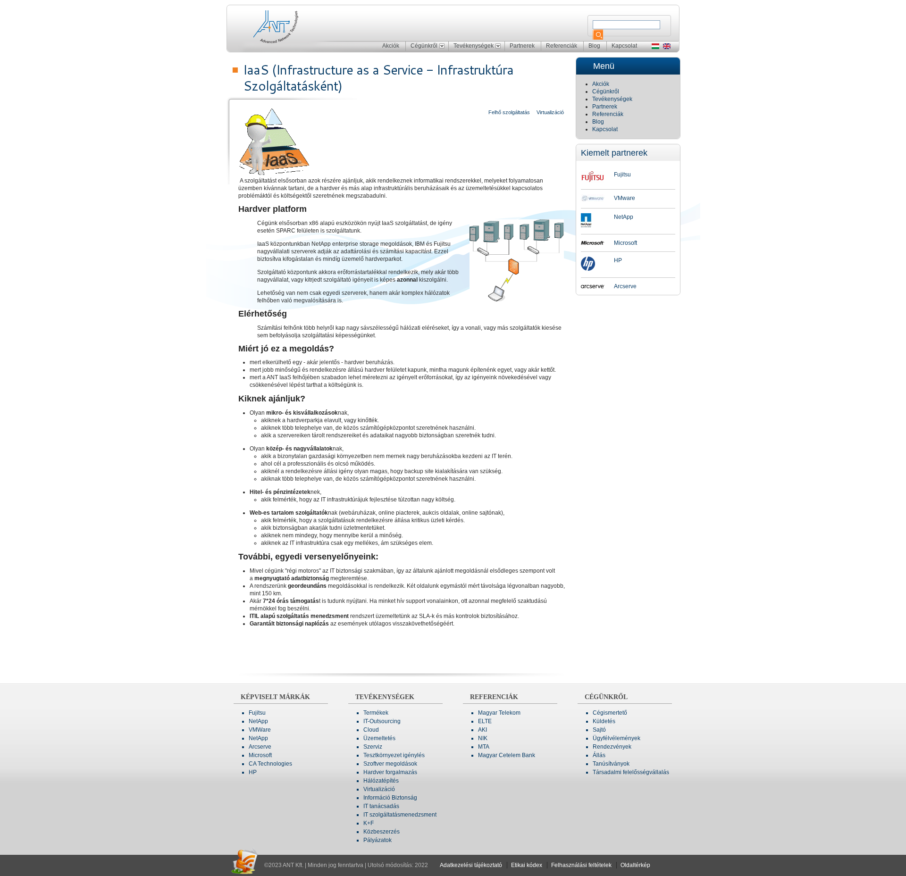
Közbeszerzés (381, 831)
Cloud (371, 729)
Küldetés (604, 721)
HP (618, 260)
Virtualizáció (550, 112)
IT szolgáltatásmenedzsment (399, 814)
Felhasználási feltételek (581, 865)
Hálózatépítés (381, 780)
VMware (624, 198)
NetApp (623, 217)
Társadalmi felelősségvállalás (631, 772)
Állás (599, 755)
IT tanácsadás (381, 806)
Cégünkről (424, 45)
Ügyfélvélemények (616, 738)
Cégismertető (610, 712)
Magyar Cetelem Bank (506, 755)
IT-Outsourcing (382, 721)
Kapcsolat (624, 45)
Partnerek (522, 45)
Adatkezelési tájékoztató (471, 865)
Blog (594, 45)
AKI (482, 729)
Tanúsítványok (611, 763)
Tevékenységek (473, 45)
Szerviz (372, 746)
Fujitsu (622, 174)
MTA (483, 746)
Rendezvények (612, 746)
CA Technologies (270, 763)
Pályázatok (377, 840)
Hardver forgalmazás (390, 772)
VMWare (260, 729)
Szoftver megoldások (390, 763)
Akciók (390, 45)
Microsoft (625, 243)
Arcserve (625, 286)
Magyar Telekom (499, 712)
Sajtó (599, 729)
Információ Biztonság (390, 797)
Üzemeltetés (379, 738)
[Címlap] (285, 25)
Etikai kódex (526, 865)
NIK (482, 738)
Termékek (375, 712)
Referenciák (561, 45)
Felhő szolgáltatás (509, 112)
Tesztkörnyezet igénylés (394, 755)
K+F (368, 823)
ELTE (485, 721)
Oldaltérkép (635, 865)
